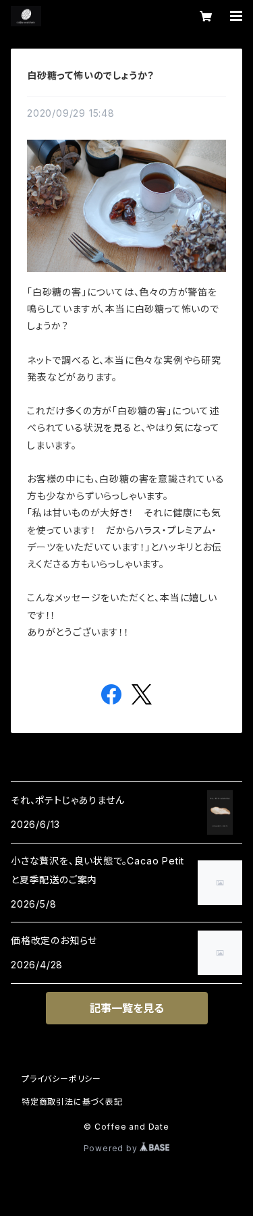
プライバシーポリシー (61, 1079)
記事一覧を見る (127, 1008)
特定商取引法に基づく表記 (72, 1102)
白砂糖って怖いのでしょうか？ (90, 75)
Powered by (112, 1148)
